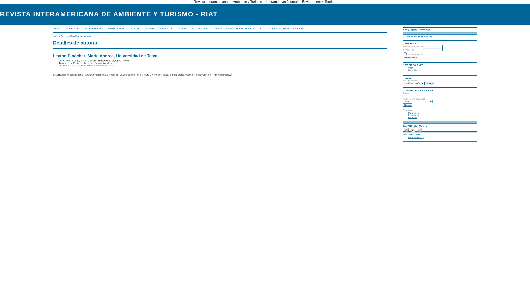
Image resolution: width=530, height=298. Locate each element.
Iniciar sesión (93, 28)
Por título (412, 117)
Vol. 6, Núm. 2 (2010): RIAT (72, 60)
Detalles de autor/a (80, 36)
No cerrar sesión (415, 54)
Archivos (166, 28)
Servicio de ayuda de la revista (417, 37)
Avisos (182, 28)
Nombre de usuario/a (413, 46)
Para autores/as (416, 137)
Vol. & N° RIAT (200, 28)
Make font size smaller (407, 129)
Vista (410, 68)
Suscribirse (413, 70)
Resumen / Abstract (102, 66)
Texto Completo (80, 66)
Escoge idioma (410, 80)
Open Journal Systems (416, 30)
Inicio (56, 28)
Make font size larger (420, 129)
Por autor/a (413, 115)
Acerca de (72, 28)
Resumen (64, 66)
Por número (413, 113)
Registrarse (116, 28)
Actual (150, 28)
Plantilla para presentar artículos (238, 28)
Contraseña (408, 50)
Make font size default (413, 129)
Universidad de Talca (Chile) (285, 28)
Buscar (135, 28)
